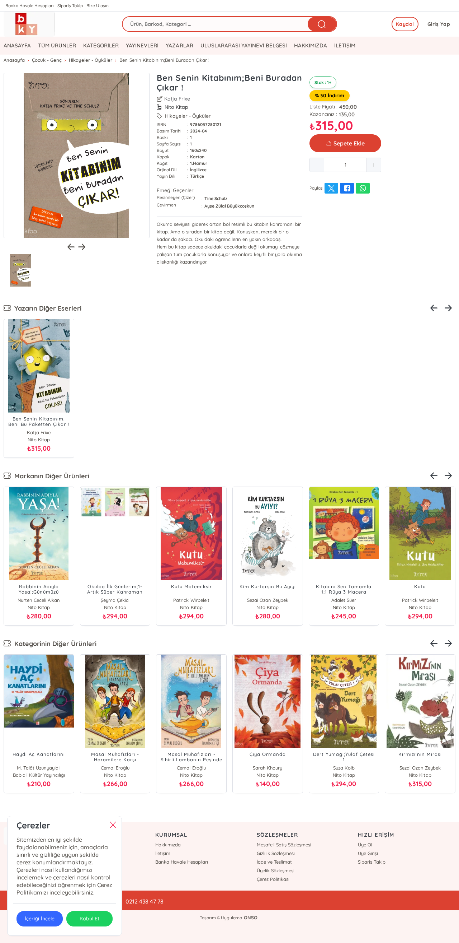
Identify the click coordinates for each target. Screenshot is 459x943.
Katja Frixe (177, 99)
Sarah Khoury (38, 768)
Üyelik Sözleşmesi (275, 870)
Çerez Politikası (273, 879)
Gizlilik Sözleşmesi (276, 853)
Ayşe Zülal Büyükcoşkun (229, 206)
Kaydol (405, 24)
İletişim (162, 853)
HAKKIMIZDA (310, 45)
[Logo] (29, 24)
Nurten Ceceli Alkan (35, 600)
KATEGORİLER (101, 45)
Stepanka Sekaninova (115, 768)
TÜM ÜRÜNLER (57, 45)
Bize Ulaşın (97, 5)
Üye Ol (365, 844)
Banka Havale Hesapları (29, 5)
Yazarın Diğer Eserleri (46, 308)
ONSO (250, 917)
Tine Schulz (215, 198)
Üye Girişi (368, 853)
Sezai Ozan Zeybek (264, 600)
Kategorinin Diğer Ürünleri (53, 644)
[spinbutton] (345, 165)
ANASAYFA (17, 45)
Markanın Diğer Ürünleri (50, 476)
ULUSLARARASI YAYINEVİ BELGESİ (243, 45)
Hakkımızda (168, 844)
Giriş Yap (438, 24)
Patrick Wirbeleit (187, 600)
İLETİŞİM (344, 45)
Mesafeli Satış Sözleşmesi (284, 844)
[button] (317, 165)
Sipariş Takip (70, 5)
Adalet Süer (340, 600)
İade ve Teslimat (274, 862)
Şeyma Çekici (111, 600)
